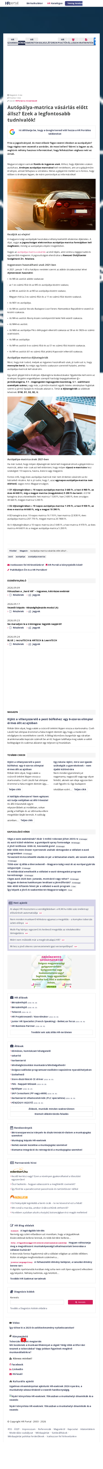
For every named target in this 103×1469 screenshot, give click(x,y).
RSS (10, 1429)
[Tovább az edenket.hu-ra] (51, 1170)
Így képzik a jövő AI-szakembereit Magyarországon (39, 889)
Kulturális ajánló (23, 1381)
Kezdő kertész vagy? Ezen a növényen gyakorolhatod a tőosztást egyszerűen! (46, 1178)
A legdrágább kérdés (32, 1230)
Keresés (14, 1297)
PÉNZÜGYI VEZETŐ (27, 1102)
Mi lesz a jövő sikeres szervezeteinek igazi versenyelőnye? (43, 946)
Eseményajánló (16, 580)
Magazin (24, 551)
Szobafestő (18, 1074)
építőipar (22, 1088)
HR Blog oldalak (24, 1225)
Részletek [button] (18, 594)
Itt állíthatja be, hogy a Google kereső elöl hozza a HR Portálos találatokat (55, 132)
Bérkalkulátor (35, 3)
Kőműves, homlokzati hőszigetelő (31, 1050)
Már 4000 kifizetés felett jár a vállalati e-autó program (41, 886)
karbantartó (19, 1060)
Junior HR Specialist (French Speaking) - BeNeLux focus (48, 1021)
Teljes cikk (15, 789)
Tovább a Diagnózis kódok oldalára (28, 1308)
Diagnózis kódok (24, 1291)
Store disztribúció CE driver (32, 1079)
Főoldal (12, 551)
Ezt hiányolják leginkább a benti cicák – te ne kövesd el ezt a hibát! (47, 1203)
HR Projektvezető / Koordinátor (35, 1016)
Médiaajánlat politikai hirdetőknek (26, 1436)
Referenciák (44, 1429)
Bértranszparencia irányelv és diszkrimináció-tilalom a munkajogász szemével (51, 1134)
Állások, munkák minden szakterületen (51, 1108)
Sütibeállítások (59, 1432)
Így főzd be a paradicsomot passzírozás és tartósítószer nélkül (45, 1188)
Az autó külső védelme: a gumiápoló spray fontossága (43, 842)
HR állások (21, 997)
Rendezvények (23, 1127)
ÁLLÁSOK (73, 42)
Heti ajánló (20, 903)
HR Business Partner (28, 1025)
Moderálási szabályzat (21, 1432)
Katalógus (55, 3)
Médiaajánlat (42, 1432)
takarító (16, 1055)
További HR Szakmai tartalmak (28, 1278)
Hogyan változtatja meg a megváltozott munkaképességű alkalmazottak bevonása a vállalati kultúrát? (50, 1246)
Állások (19, 1046)
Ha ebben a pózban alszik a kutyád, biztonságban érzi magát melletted (49, 1212)
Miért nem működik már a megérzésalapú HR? (37, 939)
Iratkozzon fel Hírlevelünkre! (27, 564)
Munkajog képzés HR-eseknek (29, 1140)
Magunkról (59, 1429)
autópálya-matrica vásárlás (31, 251)
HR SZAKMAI (12, 41)
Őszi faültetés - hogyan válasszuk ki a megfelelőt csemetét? (43, 1184)
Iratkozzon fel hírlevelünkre (62, 1436)
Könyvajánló (20, 1336)
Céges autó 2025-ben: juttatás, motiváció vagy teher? (43, 878)
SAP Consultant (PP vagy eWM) (34, 1093)
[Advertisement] (51, 680)
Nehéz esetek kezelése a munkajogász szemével (39, 1145)
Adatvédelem (87, 1429)
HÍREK (21, 42)
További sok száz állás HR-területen (51, 1032)
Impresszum (29, 1429)
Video (16, 1323)
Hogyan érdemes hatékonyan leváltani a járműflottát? (43, 882)
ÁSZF (17, 1429)
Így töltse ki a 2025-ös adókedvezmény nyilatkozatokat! (41, 1327)
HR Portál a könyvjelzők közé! (65, 564)
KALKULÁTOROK (48, 42)
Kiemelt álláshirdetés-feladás (51, 1113)
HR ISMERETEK (31, 41)
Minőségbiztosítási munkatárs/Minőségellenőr (39, 1065)
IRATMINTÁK (86, 42)
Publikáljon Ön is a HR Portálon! (28, 569)
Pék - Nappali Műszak (29, 1084)
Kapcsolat (73, 1429)
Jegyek (36, 594)
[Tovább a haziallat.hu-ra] (51, 1197)
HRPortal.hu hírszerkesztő (26, 101)
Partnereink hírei (26, 1163)
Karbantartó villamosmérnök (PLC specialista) (43, 1098)
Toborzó (21, 1011)
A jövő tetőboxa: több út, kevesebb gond (36, 846)
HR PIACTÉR (63, 41)
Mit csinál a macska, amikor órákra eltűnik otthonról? (40, 1207)
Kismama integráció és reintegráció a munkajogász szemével (47, 1149)
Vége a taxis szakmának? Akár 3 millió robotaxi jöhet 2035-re (47, 838)
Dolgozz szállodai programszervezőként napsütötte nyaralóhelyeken (52, 1069)
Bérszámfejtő (24, 1002)
